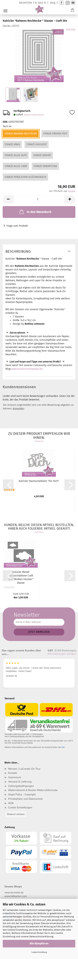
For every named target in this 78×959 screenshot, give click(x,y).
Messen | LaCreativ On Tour (24, 768)
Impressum (14, 777)
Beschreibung (18, 251)
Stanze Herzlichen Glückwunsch (25, 177)
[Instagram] (67, 2)
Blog (52, 2)
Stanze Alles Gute (16, 155)
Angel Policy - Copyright (22, 794)
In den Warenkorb (39, 212)
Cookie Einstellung (39, 952)
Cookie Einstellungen (20, 807)
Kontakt (12, 772)
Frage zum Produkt (17, 225)
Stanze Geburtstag (45, 166)
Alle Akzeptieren (39, 943)
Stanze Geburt (42, 155)
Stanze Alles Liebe (16, 166)
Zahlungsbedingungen (21, 785)
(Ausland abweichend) (34, 115)
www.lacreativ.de (14, 892)
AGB (10, 803)
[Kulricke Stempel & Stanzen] (39, 9)
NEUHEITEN (25, 2)
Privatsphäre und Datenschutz (25, 798)
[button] (8, 199)
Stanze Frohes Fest (55, 133)
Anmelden (18, 408)
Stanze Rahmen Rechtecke (21, 133)
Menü (5, 10)
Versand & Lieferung (20, 781)
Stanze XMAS (12, 144)
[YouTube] (73, 2)
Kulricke (70, 29)
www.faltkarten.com (16, 896)
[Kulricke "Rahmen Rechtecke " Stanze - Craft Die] (39, 54)
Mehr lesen (57, 678)
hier (63, 747)
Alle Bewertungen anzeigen (62, 653)
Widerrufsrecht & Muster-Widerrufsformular (33, 790)
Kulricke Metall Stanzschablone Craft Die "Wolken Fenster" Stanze (21, 577)
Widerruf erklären (16, 814)
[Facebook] (61, 2)
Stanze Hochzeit (36, 144)
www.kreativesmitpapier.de (26, 368)
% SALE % (40, 2)
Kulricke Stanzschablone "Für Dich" (39, 481)
